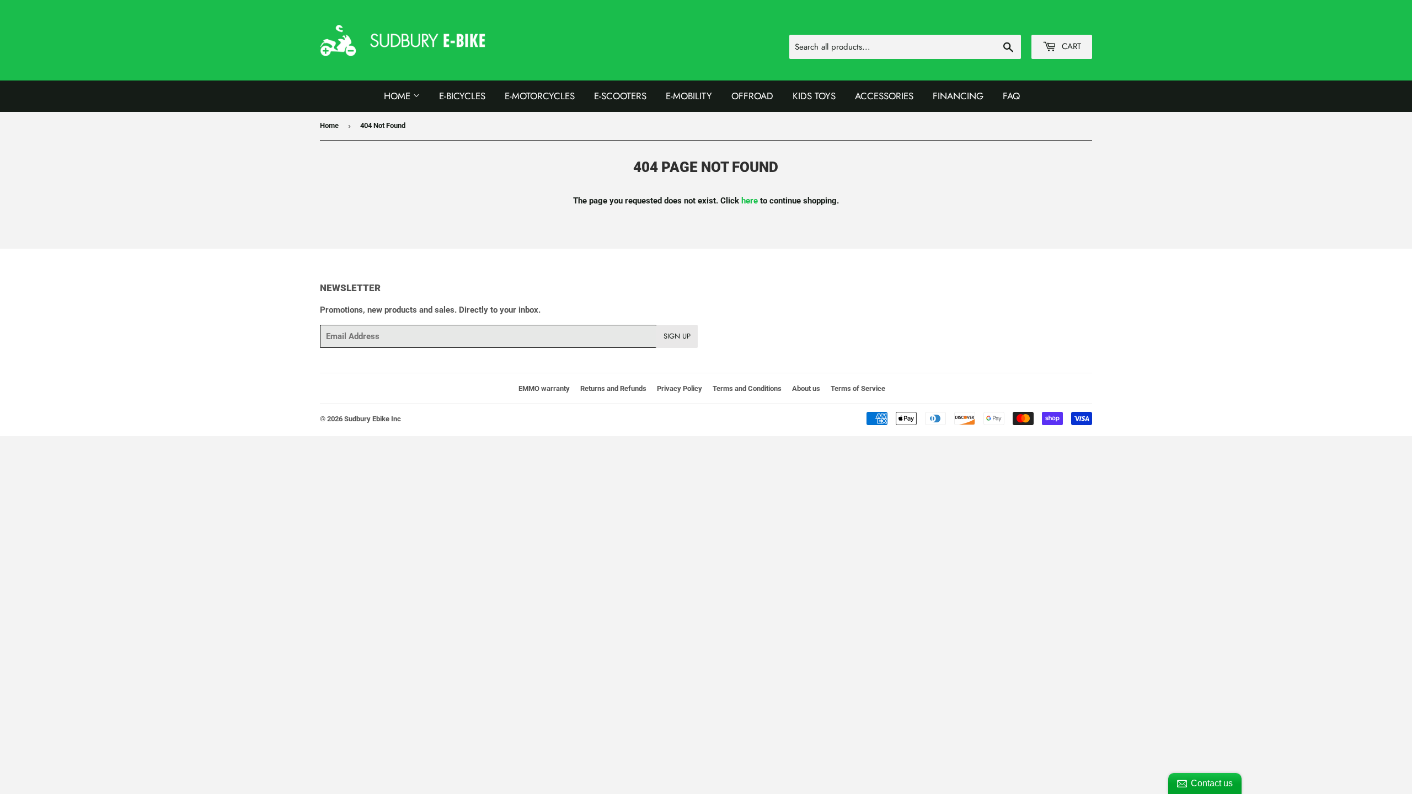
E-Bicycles (462, 96)
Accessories (884, 96)
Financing (958, 96)
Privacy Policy (679, 388)
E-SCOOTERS (620, 96)
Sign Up (677, 336)
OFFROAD (752, 96)
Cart (1070, 46)
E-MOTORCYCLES (540, 96)
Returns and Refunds (613, 388)
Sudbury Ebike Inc (372, 419)
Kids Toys (814, 96)
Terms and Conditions (747, 388)
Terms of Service (858, 388)
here (749, 201)
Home (398, 96)
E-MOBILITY (689, 96)
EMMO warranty (544, 388)
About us (806, 388)
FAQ (1011, 96)
